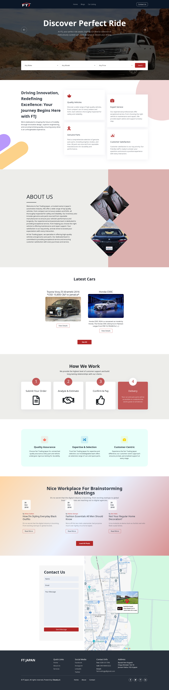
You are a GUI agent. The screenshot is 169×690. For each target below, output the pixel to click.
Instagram (79, 672)
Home (75, 4)
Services (56, 675)
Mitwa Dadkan (29, 520)
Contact (92, 686)
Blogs (83, 4)
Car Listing (92, 4)
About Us (56, 672)
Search (140, 72)
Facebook (78, 669)
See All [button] (84, 348)
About (84, 686)
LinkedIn (78, 675)
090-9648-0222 (103, 672)
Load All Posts (84, 550)
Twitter (77, 678)
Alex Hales (114, 520)
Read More (29, 537)
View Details (63, 332)
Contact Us (142, 4)
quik (56, 686)
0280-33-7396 (103, 669)
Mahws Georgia (73, 520)
